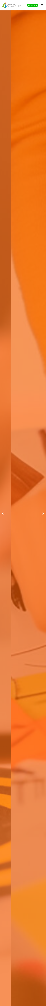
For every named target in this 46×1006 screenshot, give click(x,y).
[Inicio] (11, 5)
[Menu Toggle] (42, 5)
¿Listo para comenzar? (23, 529)
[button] (2, 513)
